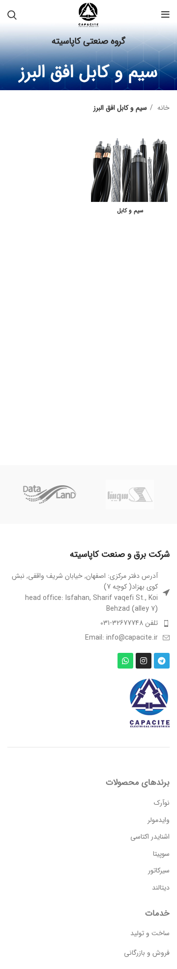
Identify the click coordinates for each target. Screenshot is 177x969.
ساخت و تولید (150, 933)
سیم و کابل (130, 210)
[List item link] (88, 623)
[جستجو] (12, 15)
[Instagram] (143, 661)
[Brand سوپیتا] (129, 494)
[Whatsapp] (125, 661)
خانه (162, 107)
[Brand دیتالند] (48, 494)
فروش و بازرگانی (147, 952)
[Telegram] (162, 661)
